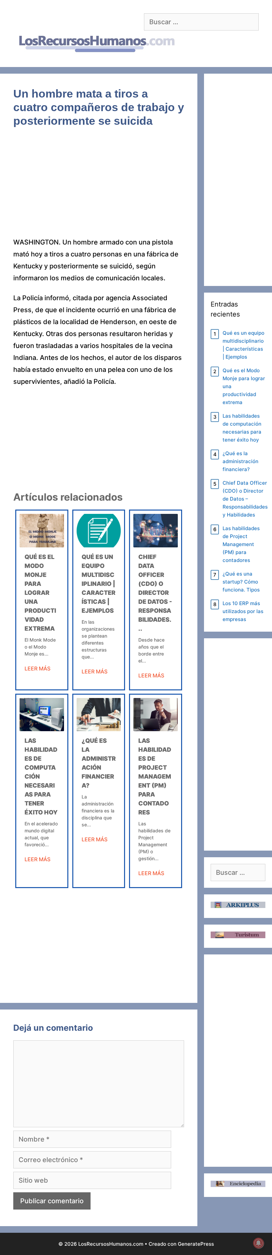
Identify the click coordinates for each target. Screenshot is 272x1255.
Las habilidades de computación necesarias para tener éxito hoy (242, 428)
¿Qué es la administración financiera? (240, 461)
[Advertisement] (98, 187)
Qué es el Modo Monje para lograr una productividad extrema (40, 592)
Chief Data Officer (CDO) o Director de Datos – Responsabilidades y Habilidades (245, 499)
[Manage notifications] (258, 1243)
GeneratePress (196, 1244)
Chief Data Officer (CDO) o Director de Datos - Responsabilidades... (155, 592)
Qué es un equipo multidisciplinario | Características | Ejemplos (98, 583)
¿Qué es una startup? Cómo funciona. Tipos (241, 582)
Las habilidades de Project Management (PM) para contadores (154, 776)
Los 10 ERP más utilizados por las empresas (243, 611)
